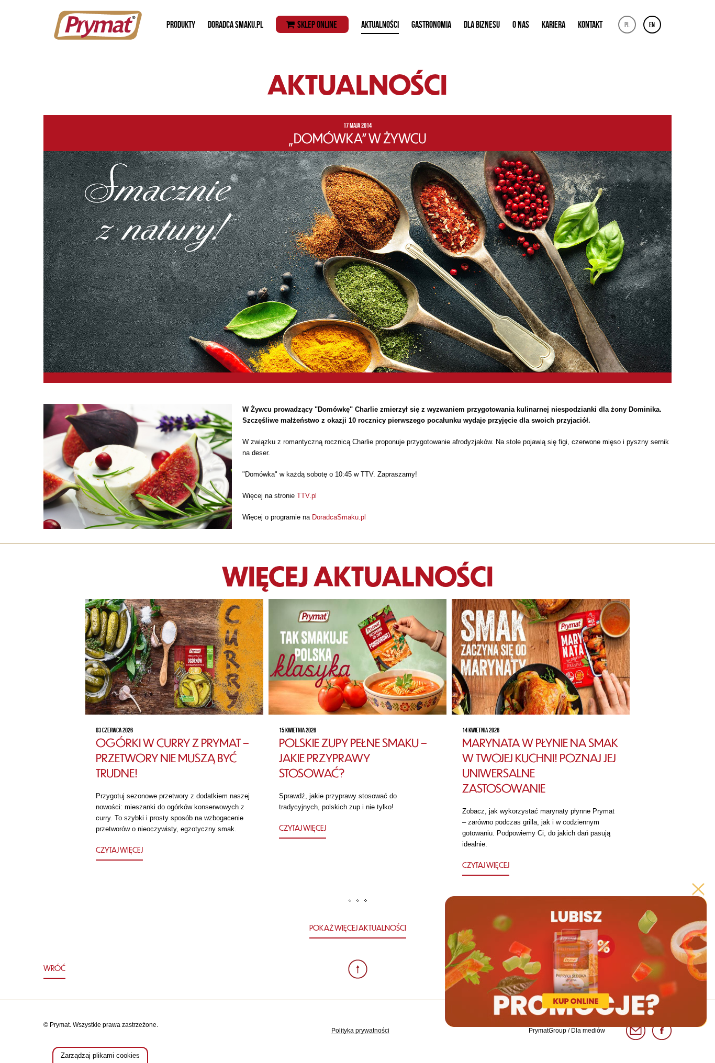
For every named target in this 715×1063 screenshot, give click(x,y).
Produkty (180, 24)
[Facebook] (662, 1031)
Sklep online (317, 25)
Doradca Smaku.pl (235, 24)
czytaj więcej (119, 849)
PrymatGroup (547, 1030)
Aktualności (380, 24)
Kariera (553, 24)
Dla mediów (588, 1030)
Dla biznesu (482, 24)
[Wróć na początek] (357, 969)
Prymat (98, 25)
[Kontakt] (635, 1031)
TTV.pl (307, 496)
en (652, 24)
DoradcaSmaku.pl (338, 517)
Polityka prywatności (360, 1030)
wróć (54, 967)
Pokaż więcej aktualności (357, 927)
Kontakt (590, 24)
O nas (520, 24)
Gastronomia (431, 24)
